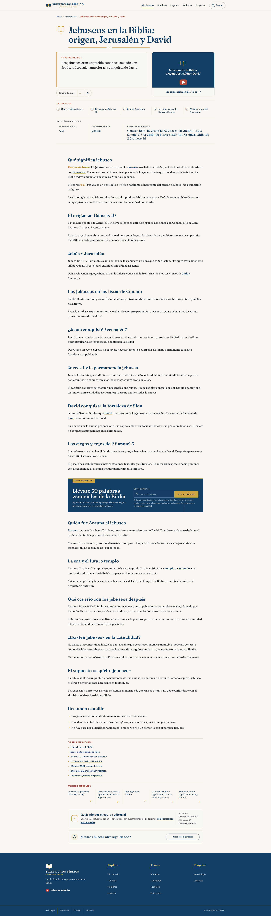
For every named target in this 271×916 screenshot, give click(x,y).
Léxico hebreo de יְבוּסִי (81, 747)
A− (80, 93)
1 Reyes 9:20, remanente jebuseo (86, 775)
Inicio (59, 16)
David (108, 413)
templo (169, 568)
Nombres (162, 5)
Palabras (112, 880)
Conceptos (156, 880)
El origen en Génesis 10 (105, 110)
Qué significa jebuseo (72, 109)
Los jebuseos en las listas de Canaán (168, 110)
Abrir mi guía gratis (186, 494)
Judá (185, 273)
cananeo (132, 167)
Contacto (198, 880)
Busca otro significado (182, 836)
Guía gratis (156, 893)
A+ (88, 93)
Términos (90, 910)
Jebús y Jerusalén (136, 109)
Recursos (155, 887)
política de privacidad (143, 506)
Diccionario (147, 5)
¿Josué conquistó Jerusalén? (199, 110)
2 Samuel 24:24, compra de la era (86, 766)
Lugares (174, 5)
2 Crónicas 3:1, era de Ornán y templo (88, 770)
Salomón (184, 568)
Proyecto (200, 5)
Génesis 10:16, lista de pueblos (85, 751)
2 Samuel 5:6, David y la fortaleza (86, 761)
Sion (71, 418)
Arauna (72, 530)
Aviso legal (50, 910)
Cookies (77, 910)
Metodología (200, 874)
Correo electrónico (142, 489)
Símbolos (187, 5)
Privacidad (64, 910)
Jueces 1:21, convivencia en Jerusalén (89, 756)
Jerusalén (79, 172)
